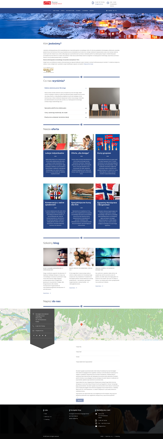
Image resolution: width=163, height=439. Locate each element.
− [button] (1, 312)
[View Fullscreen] (2, 315)
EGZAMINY (78, 10)
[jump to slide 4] (81, 39)
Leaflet (143, 339)
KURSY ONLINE (56, 10)
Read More (46, 293)
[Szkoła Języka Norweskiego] (52, 3)
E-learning (109, 10)
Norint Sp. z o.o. (48, 416)
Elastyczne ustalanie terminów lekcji (57, 117)
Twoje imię (78, 347)
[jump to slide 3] (80, 39)
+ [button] (1, 310)
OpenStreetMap (155, 339)
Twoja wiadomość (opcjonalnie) (84, 362)
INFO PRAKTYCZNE (70, 10)
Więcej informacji (88, 64)
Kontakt (92, 10)
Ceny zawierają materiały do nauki (56, 112)
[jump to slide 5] (83, 39)
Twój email (78, 352)
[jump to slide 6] (84, 39)
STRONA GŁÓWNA (47, 10)
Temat (77, 357)
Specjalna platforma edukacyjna (55, 108)
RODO (46, 413)
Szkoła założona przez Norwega (55, 88)
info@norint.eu (99, 4)
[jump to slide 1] (77, 39)
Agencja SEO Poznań (148, 339)
